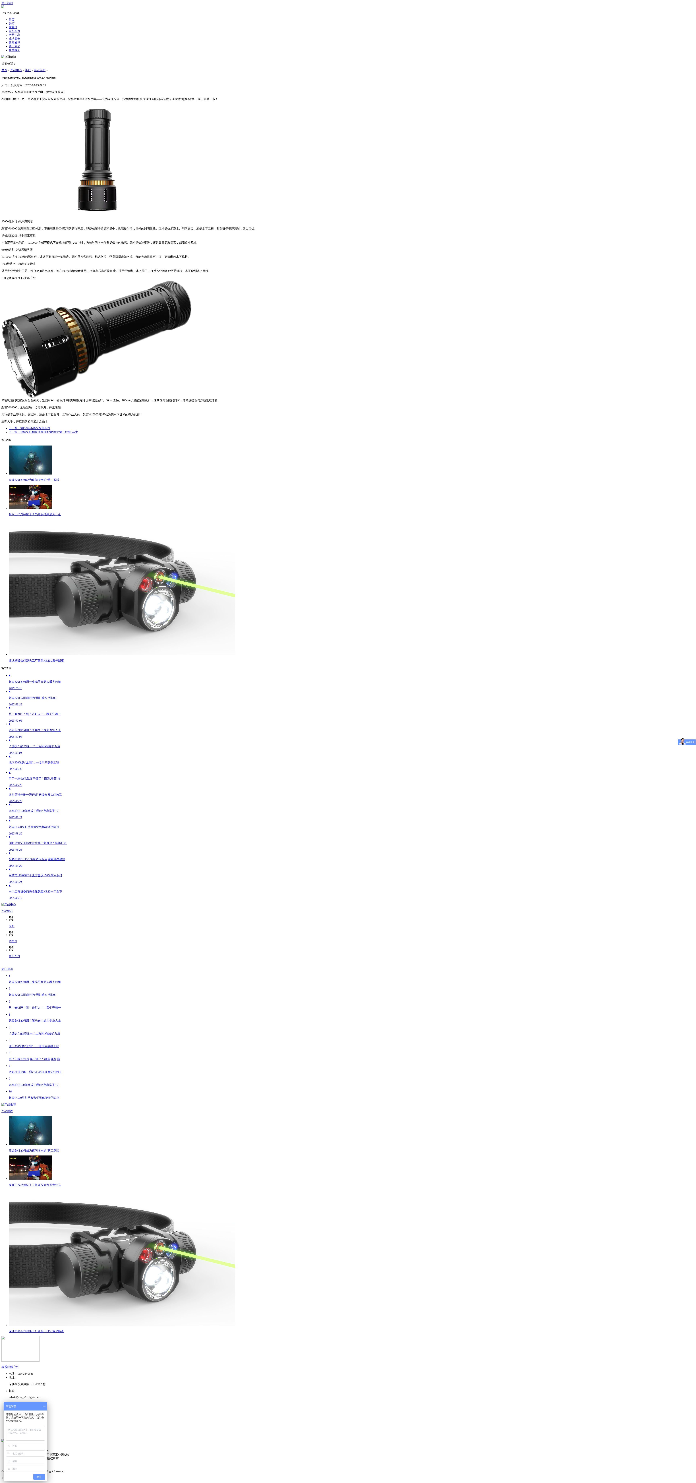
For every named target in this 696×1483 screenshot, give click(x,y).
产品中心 (14, 34)
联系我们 (14, 50)
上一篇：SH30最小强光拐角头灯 (29, 428)
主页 (4, 70)
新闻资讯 (14, 42)
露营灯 (13, 27)
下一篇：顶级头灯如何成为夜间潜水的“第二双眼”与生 (43, 432)
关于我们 (7, 3)
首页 (11, 19)
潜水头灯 (39, 70)
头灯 (11, 23)
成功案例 (14, 38)
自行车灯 (14, 31)
